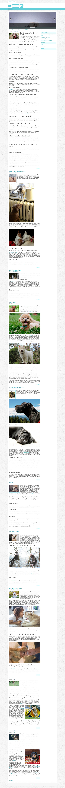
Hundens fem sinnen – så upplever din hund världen (19, 30)
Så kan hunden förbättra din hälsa (15, 588)
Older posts (11, 780)
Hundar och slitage (12, 731)
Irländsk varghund (26, 452)
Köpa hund (11, 482)
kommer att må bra (29, 311)
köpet (31, 507)
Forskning (10, 89)
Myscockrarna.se (33, 784)
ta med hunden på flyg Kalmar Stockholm (31, 573)
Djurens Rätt (29, 49)
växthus (31, 335)
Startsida (10, 1)
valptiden (12, 281)
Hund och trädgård (12, 302)
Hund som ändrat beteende (14, 531)
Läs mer (38, 168)
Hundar (14, 1)
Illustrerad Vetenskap (25, 113)
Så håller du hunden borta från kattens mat (17, 171)
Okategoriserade (16, 31)
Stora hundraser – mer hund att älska (16, 387)
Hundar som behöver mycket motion (16, 24)
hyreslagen (14, 760)
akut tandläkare (32, 493)
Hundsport (11, 678)
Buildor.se (21, 703)
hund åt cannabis (13, 580)
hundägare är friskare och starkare (15, 668)
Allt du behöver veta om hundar (15, 270)
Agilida (36, 97)
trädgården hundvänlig (26, 306)
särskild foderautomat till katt (13, 252)
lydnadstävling (25, 720)
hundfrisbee (22, 708)
